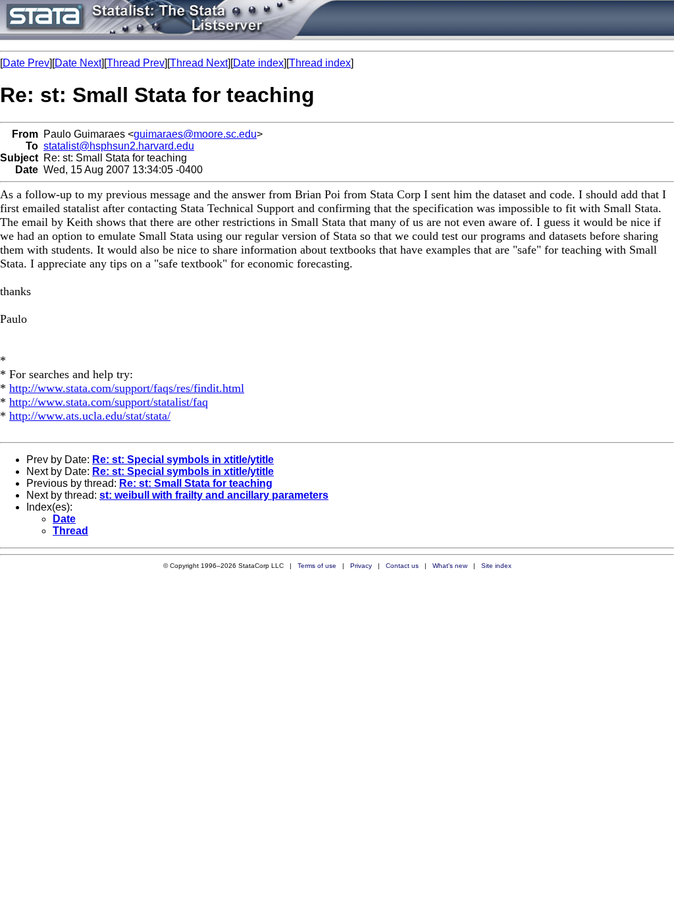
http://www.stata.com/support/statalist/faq (108, 401)
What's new (449, 565)
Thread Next (199, 63)
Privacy (361, 565)
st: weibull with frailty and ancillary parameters (213, 495)
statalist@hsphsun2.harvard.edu (118, 146)
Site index (496, 565)
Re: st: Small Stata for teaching (195, 483)
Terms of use (317, 565)
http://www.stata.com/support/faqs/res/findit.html (126, 388)
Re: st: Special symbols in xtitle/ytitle (183, 459)
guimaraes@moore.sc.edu (195, 134)
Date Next (78, 63)
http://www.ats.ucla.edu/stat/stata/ (89, 415)
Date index (258, 63)
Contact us (402, 565)
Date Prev (26, 63)
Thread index (320, 63)
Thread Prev (136, 63)
